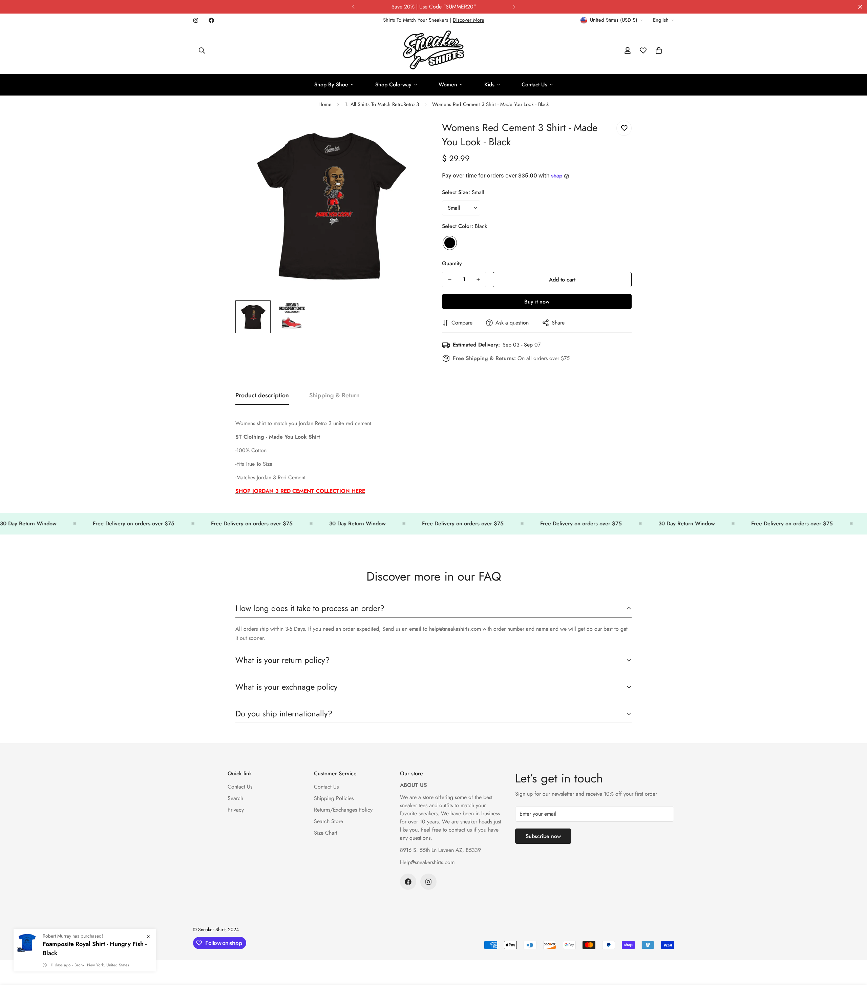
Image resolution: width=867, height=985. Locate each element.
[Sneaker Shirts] (433, 50)
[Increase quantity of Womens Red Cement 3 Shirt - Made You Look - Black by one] (478, 279)
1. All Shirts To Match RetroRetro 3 (382, 104)
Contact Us (534, 84)
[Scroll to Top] (854, 948)
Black (450, 243)
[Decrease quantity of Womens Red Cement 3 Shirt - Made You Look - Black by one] (449, 279)
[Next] (514, 7)
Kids (489, 84)
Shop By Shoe (331, 84)
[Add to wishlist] (624, 128)
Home (325, 104)
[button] (659, 50)
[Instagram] (195, 20)
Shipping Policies (334, 798)
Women (448, 84)
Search (235, 798)
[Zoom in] (410, 133)
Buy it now (536, 302)
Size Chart (325, 833)
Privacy (236, 810)
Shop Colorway (393, 84)
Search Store (328, 821)
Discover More (468, 20)
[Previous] (353, 7)
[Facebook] (211, 20)
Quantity (452, 263)
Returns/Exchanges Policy (343, 810)
